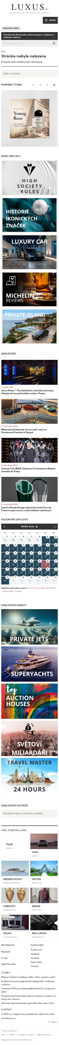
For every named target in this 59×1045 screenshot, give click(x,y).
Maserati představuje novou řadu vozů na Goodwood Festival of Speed (23, 431)
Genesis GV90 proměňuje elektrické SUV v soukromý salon (28, 990)
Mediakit (5, 951)
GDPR (11, 1034)
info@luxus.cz (8, 1018)
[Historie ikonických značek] (29, 215)
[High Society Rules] (29, 178)
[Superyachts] (29, 664)
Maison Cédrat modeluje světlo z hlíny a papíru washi (28, 977)
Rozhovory (36, 949)
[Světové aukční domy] (29, 701)
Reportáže (36, 962)
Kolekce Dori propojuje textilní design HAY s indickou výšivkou (28, 983)
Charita (34, 966)
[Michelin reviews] (29, 289)
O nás (4, 958)
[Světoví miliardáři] (29, 738)
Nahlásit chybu (44, 1034)
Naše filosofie (8, 964)
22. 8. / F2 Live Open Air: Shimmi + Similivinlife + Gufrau (28, 589)
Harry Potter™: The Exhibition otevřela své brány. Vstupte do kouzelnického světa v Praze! (27, 392)
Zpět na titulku (11, 73)
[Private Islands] (29, 326)
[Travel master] (29, 775)
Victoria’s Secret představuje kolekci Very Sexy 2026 (27, 1003)
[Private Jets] (29, 626)
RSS (3, 1034)
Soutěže (35, 958)
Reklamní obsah (26, 1034)
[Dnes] (36, 526)
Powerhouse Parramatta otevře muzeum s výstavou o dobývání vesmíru (28, 36)
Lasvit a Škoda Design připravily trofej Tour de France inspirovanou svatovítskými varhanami (26, 509)
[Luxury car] (29, 252)
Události (35, 954)
